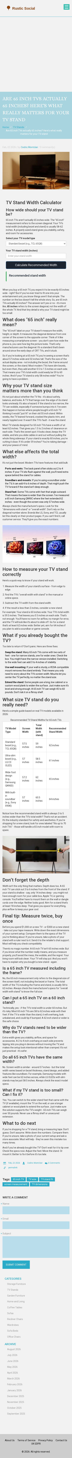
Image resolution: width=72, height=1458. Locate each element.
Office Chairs (14, 1336)
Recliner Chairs (15, 1319)
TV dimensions (40, 1184)
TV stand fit (47, 1179)
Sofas (10, 1313)
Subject (7, 1233)
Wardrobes (13, 1325)
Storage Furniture (16, 1284)
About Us (10, 1440)
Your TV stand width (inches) (22, 250)
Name (6, 1203)
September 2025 (16, 1413)
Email (6, 1218)
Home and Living (16, 1301)
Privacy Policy (45, 1440)
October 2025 (14, 1408)
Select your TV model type (20, 238)
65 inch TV (18, 1179)
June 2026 (12, 1361)
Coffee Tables (14, 1307)
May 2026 (12, 1367)
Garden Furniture (16, 1295)
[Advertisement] (36, 54)
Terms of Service (26, 1440)
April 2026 (12, 1372)
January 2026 (14, 1390)
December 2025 (15, 1396)
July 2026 (12, 1355)
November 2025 (15, 1402)
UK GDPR (36, 1443)
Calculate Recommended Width (36, 265)
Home (6, 127)
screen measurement (15, 1184)
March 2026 (13, 1378)
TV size (32, 1179)
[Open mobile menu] (66, 7)
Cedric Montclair (29, 147)
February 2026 (14, 1384)
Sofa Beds (12, 1330)
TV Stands (18, 127)
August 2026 (14, 1349)
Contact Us (61, 1440)
